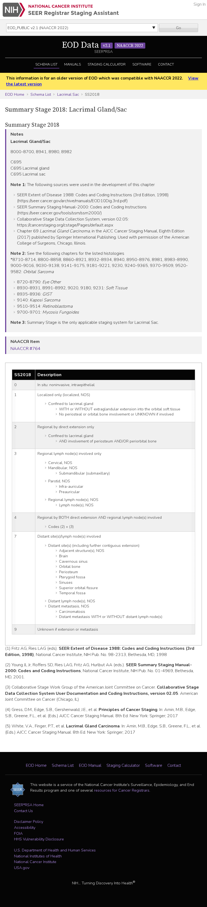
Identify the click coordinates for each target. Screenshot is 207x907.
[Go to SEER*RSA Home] (61, 9)
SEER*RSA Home (29, 805)
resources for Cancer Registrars (121, 790)
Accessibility (24, 827)
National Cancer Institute (35, 861)
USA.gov (21, 867)
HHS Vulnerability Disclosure (39, 839)
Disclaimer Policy (28, 821)
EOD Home (14, 94)
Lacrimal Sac (68, 94)
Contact (166, 64)
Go (178, 27)
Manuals (72, 64)
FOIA (18, 833)
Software (141, 64)
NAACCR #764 (25, 349)
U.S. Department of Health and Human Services (55, 850)
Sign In (200, 4)
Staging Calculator (107, 64)
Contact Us (23, 810)
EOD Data (102, 45)
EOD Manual (90, 765)
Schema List (46, 64)
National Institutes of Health (38, 856)
